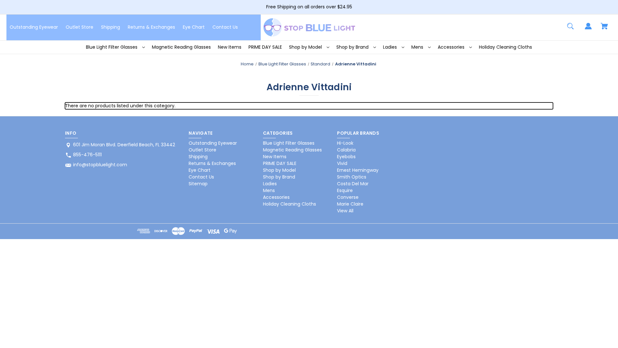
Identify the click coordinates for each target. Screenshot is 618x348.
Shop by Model (306, 47)
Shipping (110, 27)
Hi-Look (345, 143)
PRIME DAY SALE (265, 47)
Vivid (342, 163)
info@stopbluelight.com (100, 164)
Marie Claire (350, 204)
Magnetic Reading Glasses (181, 47)
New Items (229, 47)
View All (345, 211)
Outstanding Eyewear (34, 27)
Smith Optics (351, 177)
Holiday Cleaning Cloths (505, 47)
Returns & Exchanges (151, 27)
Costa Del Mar (353, 183)
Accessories (452, 47)
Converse (348, 197)
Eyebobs (346, 156)
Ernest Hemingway (358, 170)
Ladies (390, 47)
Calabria (346, 150)
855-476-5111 (87, 154)
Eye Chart (194, 27)
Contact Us (225, 27)
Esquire (345, 190)
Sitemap (198, 183)
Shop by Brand (353, 47)
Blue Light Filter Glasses (112, 47)
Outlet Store (79, 27)
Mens (418, 47)
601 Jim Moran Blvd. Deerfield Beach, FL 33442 (124, 144)
